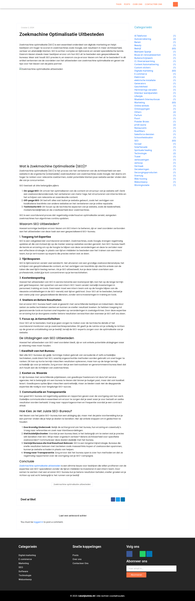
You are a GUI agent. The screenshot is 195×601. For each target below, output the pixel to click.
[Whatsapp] (143, 554)
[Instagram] (136, 554)
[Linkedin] (149, 554)
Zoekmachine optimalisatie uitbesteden (40, 465)
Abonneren (136, 574)
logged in (38, 521)
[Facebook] (129, 554)
